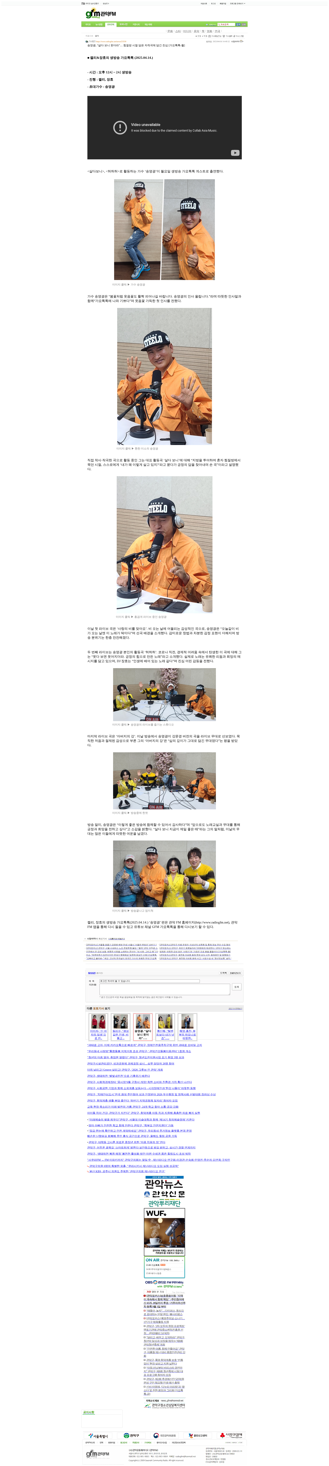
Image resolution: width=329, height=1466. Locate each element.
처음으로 (89, 36)
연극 (217, 31)
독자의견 (91, 973)
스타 (178, 31)
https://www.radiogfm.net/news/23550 (111, 41)
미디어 (187, 31)
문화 (170, 31)
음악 (196, 31)
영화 (209, 31)
